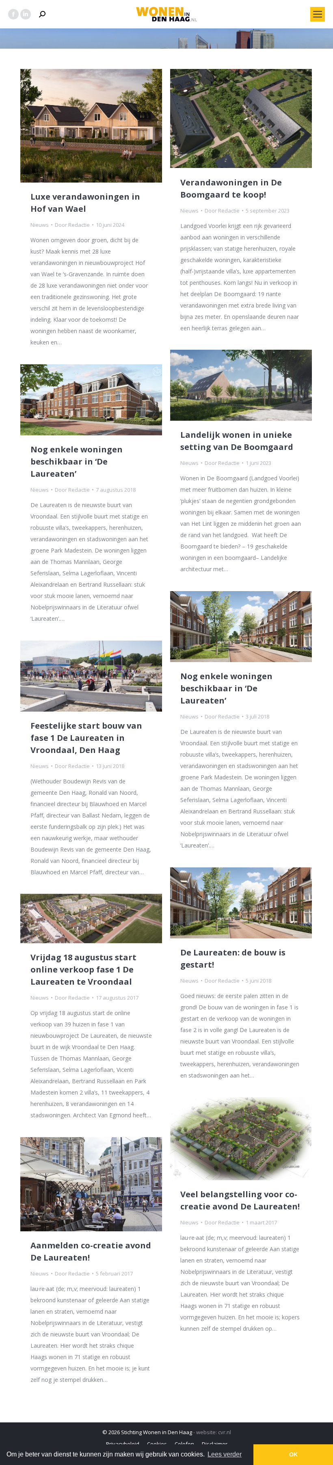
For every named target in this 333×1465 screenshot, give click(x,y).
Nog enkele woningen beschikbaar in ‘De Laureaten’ (76, 461)
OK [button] (293, 1454)
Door (72, 224)
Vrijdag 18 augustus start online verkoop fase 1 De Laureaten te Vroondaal (83, 969)
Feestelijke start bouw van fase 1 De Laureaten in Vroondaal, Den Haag (86, 737)
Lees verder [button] (225, 1454)
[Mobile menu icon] (317, 14)
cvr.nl (224, 1432)
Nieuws (39, 224)
